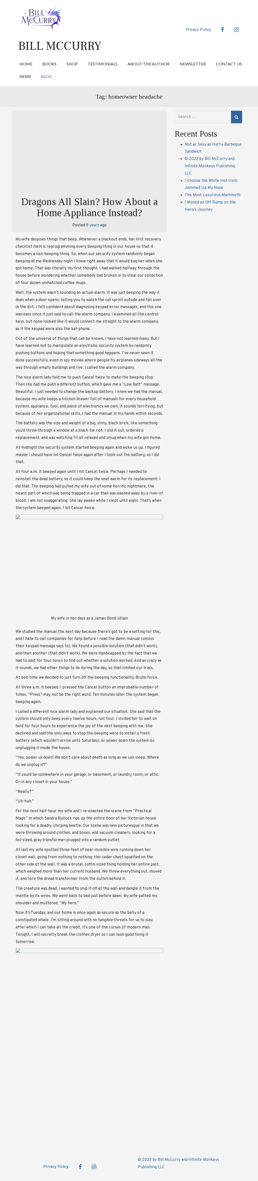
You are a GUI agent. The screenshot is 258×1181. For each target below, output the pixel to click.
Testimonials (102, 63)
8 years (92, 225)
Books (49, 63)
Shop (72, 63)
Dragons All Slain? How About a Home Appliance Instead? (89, 207)
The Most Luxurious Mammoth (212, 195)
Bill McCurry (60, 46)
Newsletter (193, 63)
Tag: (129, 96)
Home (25, 63)
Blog (46, 76)
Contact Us (229, 63)
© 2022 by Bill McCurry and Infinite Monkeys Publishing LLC (210, 166)
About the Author (148, 63)
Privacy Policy (198, 29)
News (25, 76)
